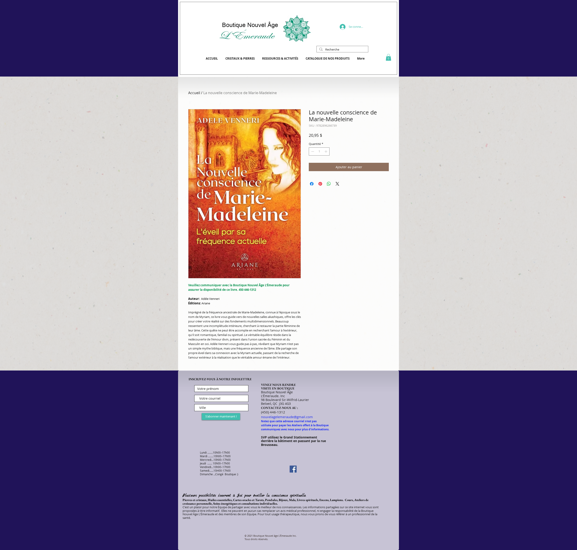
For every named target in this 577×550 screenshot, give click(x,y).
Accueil (194, 92)
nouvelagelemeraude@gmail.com (287, 417)
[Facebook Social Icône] (293, 469)
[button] (388, 57)
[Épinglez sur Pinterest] (320, 183)
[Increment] (326, 151)
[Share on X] (337, 183)
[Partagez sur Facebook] (311, 183)
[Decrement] (312, 151)
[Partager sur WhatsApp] (329, 183)
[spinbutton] (319, 151)
